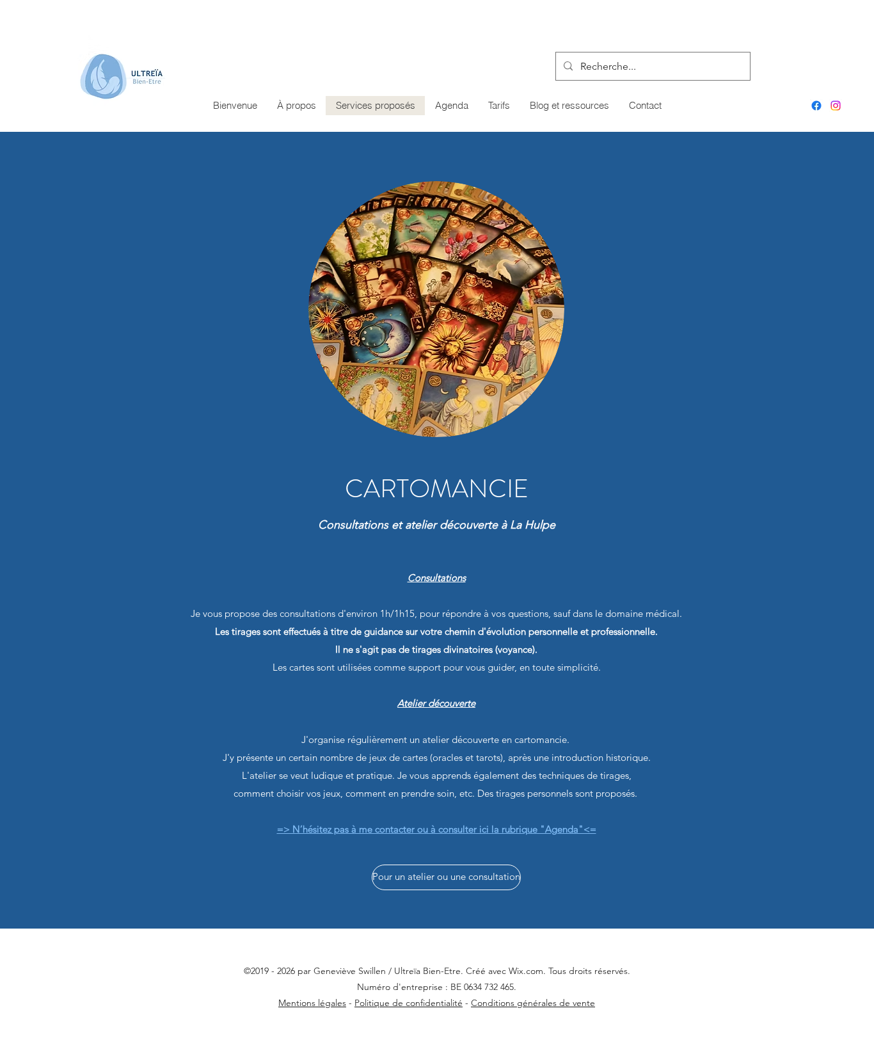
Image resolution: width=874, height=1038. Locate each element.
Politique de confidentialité (408, 1003)
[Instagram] (835, 105)
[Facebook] (816, 105)
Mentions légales (312, 1003)
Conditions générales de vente (533, 1003)
